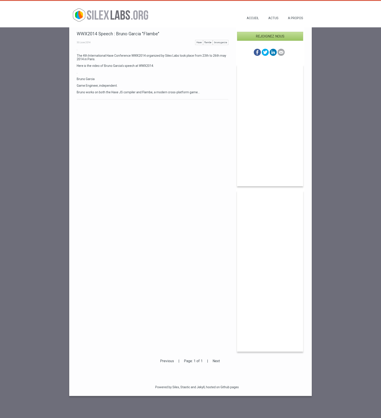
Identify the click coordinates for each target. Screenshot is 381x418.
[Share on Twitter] (265, 54)
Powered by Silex (167, 387)
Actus (273, 18)
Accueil (253, 18)
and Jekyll (198, 387)
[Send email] (281, 54)
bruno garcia (220, 42)
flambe (207, 42)
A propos (295, 18)
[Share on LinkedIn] (273, 54)
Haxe (199, 42)
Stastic (185, 387)
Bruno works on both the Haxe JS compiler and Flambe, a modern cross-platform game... (138, 92)
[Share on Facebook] (257, 54)
